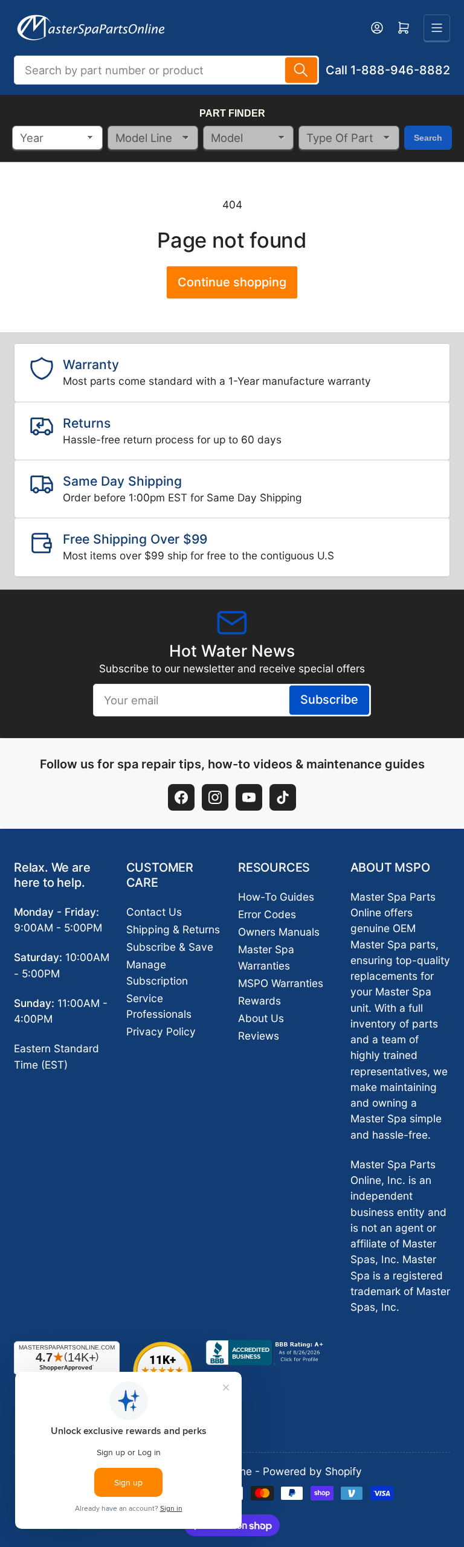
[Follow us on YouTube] (249, 797)
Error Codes (267, 914)
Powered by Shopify (312, 1471)
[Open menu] (437, 27)
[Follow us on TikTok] (282, 797)
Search (428, 138)
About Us (261, 1018)
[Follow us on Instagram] (215, 797)
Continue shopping (232, 282)
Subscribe (329, 699)
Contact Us (154, 911)
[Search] (301, 70)
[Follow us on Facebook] (181, 797)
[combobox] (166, 70)
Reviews (258, 1035)
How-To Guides (276, 896)
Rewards (259, 1000)
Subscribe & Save (169, 947)
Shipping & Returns (173, 929)
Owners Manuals (279, 931)
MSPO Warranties (280, 983)
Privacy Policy (161, 1031)
